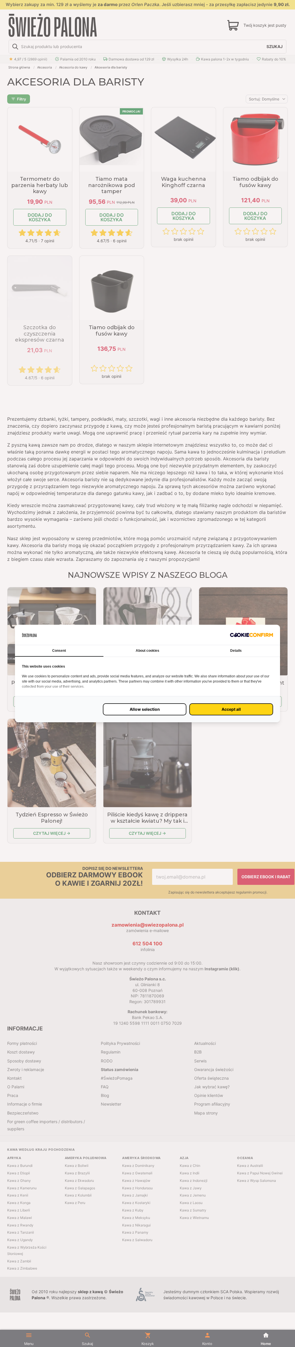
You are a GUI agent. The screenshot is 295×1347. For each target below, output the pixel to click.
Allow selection (145, 709)
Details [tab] (236, 651)
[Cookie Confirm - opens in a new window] (251, 635)
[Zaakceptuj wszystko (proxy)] (231, 709)
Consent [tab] (59, 651)
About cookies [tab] (147, 651)
